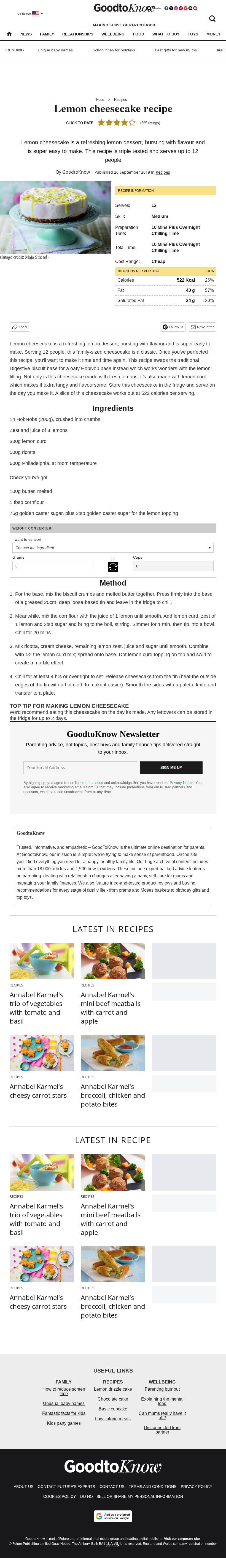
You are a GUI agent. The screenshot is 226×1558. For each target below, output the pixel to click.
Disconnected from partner (162, 1429)
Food (138, 34)
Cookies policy (59, 1496)
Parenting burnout (162, 1389)
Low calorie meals (113, 1418)
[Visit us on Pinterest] (181, 8)
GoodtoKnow (76, 172)
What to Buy (165, 34)
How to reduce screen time (63, 1391)
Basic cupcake (113, 1409)
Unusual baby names (64, 1403)
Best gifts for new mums (176, 50)
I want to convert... (28, 539)
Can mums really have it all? (162, 1415)
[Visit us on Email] (190, 8)
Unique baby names (55, 50)
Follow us (176, 327)
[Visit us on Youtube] (195, 8)
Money (213, 34)
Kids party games (64, 1423)
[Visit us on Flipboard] (185, 8)
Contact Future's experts (66, 1486)
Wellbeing (113, 34)
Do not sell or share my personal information (131, 1496)
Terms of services (89, 783)
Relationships (77, 34)
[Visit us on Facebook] (166, 8)
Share (23, 327)
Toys (193, 34)
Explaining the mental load (162, 1401)
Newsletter (205, 327)
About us (23, 1486)
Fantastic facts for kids (63, 1413)
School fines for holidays (114, 50)
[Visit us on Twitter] (171, 8)
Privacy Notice (181, 783)
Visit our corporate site (182, 1539)
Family (47, 34)
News (26, 34)
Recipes (120, 100)
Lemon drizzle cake (113, 1389)
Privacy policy (196, 1486)
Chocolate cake (113, 1399)
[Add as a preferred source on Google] (113, 1516)
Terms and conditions (152, 1486)
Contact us (111, 1486)
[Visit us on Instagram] (176, 8)
